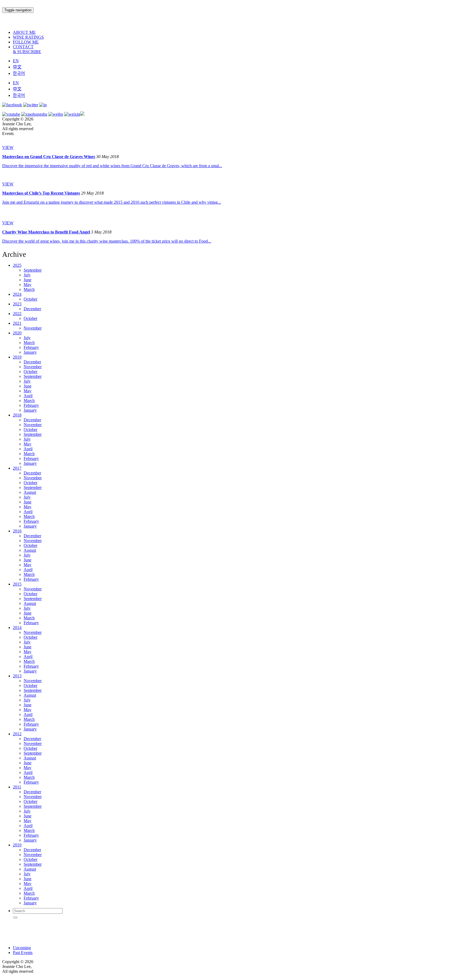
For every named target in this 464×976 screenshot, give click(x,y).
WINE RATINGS (28, 37)
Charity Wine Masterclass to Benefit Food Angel (46, 232)
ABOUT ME (24, 32)
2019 (17, 357)
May (27, 284)
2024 (17, 294)
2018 (17, 415)
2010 (17, 845)
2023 (17, 304)
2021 (17, 323)
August (30, 492)
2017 (17, 468)
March (29, 289)
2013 (17, 676)
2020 (17, 333)
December (32, 308)
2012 (17, 734)
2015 (17, 584)
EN (16, 61)
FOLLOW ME (26, 42)
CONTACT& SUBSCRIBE (27, 49)
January (30, 352)
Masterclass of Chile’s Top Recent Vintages (41, 193)
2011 (17, 787)
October (30, 299)
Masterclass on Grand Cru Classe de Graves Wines (48, 156)
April (28, 395)
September (33, 270)
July (27, 275)
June (27, 279)
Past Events (22, 952)
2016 (17, 531)
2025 (17, 265)
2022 (17, 313)
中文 (17, 67)
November (33, 328)
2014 (17, 627)
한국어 (19, 73)
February (31, 347)
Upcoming (22, 947)
